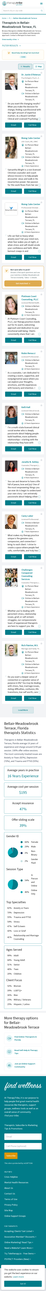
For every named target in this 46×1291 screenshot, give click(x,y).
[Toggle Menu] (41, 3)
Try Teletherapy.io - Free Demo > (19, 1253)
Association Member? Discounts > (20, 1236)
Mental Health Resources (16, 1182)
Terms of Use (10, 1199)
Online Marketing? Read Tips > (18, 1242)
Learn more (18, 1276)
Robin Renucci (28, 353)
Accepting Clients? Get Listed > (19, 1231)
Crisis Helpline (11, 1177)
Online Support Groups (15, 1216)
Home (4, 18)
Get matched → (23, 283)
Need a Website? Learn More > (18, 1248)
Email (13, 125)
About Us (8, 1188)
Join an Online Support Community (24, 1065)
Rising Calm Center (30, 138)
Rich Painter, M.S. (29, 645)
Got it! (23, 1283)
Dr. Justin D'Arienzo (31, 74)
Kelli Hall (25, 407)
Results (26, 66)
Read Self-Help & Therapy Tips (26, 1052)
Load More (23, 710)
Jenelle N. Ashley (30, 462)
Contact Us (9, 1193)
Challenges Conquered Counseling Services (27, 574)
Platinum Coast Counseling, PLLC (29, 298)
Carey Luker (27, 516)
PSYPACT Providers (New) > (17, 1259)
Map (40, 66)
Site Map (8, 1210)
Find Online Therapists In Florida (25, 1038)
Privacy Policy (11, 1204)
